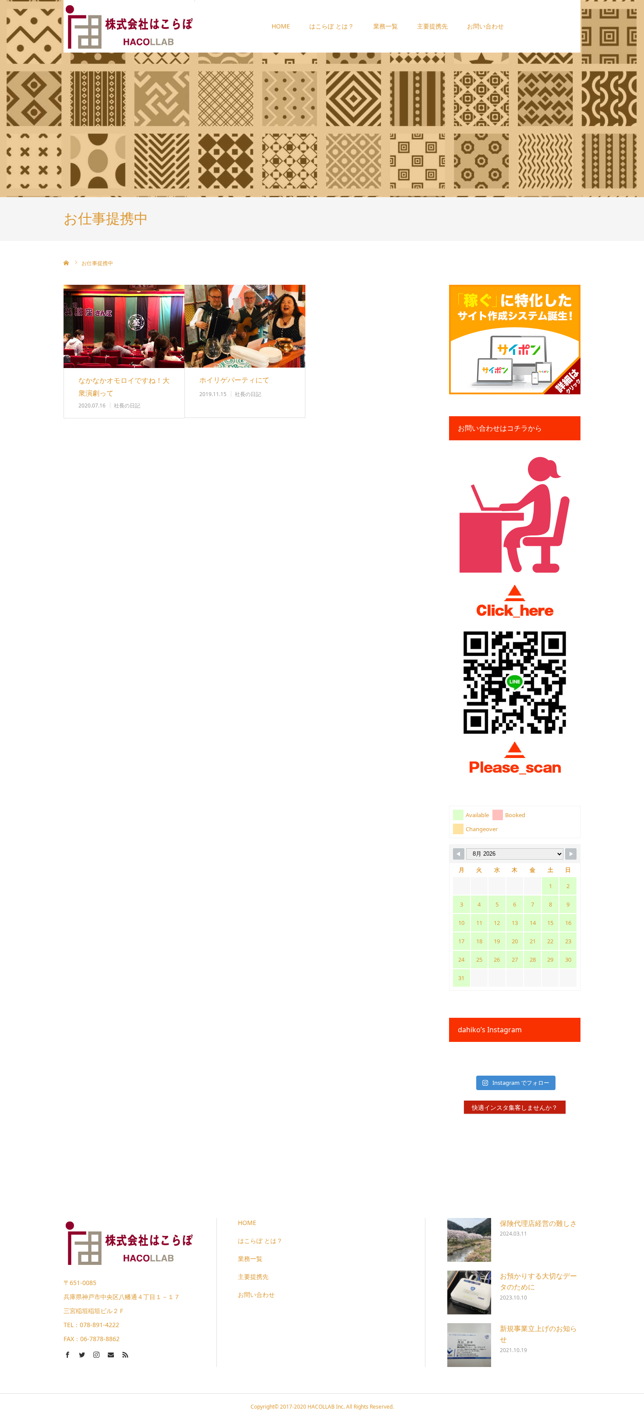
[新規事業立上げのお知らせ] (469, 1345)
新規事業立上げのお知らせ (538, 1334)
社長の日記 (127, 405)
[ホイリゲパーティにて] (244, 326)
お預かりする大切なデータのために (538, 1281)
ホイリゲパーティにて (234, 380)
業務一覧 (385, 26)
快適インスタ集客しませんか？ (515, 1107)
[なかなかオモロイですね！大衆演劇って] (124, 326)
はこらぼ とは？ (331, 26)
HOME (281, 26)
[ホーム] (67, 263)
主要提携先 (432, 26)
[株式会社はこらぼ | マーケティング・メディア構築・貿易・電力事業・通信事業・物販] (129, 26)
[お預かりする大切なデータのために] (469, 1292)
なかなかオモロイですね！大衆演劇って (124, 386)
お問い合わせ (485, 26)
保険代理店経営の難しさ (538, 1223)
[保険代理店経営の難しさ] (469, 1240)
